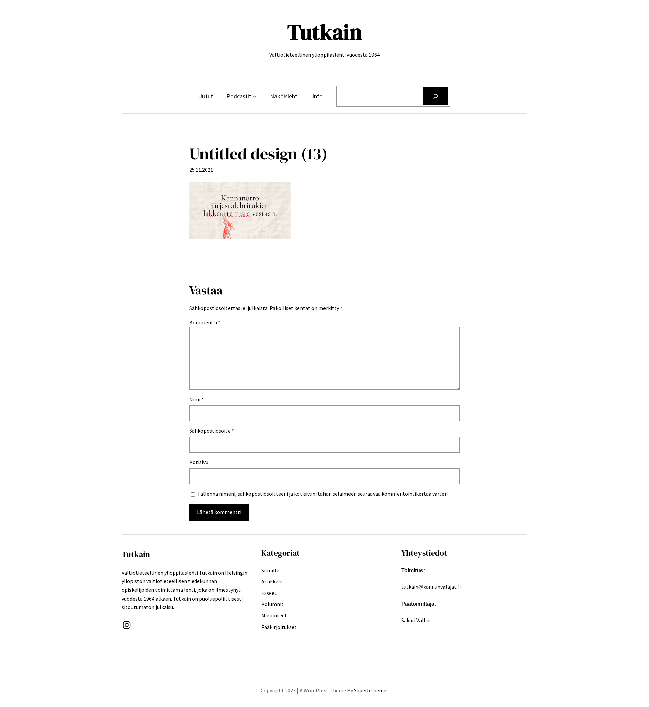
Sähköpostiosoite (211, 430)
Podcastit (238, 96)
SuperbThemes (371, 690)
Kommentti (204, 322)
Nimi (196, 399)
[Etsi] (435, 96)
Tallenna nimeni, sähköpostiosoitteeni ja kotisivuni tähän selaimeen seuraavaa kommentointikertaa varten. (323, 493)
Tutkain (324, 32)
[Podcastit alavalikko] (255, 96)
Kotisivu (198, 462)
